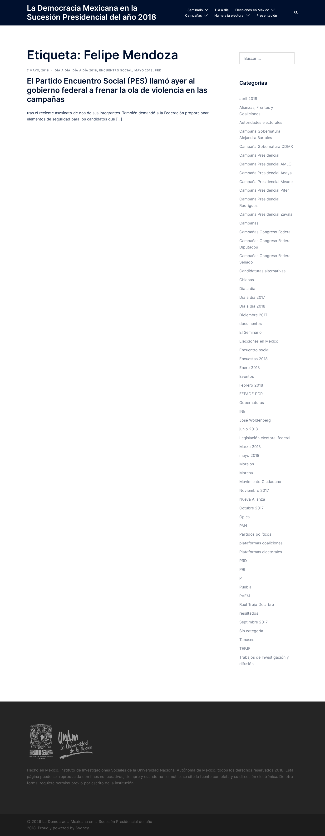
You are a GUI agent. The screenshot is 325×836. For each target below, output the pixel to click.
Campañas (193, 15)
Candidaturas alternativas (262, 271)
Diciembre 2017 (253, 315)
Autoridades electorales (260, 122)
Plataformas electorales (260, 551)
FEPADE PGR (251, 393)
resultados (248, 613)
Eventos (246, 376)
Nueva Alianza (252, 499)
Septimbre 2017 (253, 622)
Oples (244, 516)
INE (242, 411)
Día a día (222, 10)
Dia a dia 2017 (252, 297)
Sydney (82, 828)
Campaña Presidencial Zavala (265, 214)
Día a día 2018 (85, 70)
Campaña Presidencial (259, 155)
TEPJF (244, 648)
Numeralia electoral (229, 15)
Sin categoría (251, 630)
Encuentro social (115, 70)
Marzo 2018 (250, 446)
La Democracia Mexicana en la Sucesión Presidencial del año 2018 (91, 12)
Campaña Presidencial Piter (264, 190)
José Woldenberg (255, 420)
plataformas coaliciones (260, 543)
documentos (250, 323)
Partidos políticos (255, 534)
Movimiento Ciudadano (260, 481)
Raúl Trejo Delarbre (256, 604)
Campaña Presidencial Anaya (265, 172)
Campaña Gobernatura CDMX (266, 146)
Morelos (246, 464)
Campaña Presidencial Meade (266, 181)
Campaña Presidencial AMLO (265, 164)
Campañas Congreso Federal (265, 231)
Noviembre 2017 (254, 490)
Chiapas (246, 279)
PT (241, 578)
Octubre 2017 (251, 508)
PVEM (244, 595)
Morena (246, 472)
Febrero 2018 (251, 385)
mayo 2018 (143, 70)
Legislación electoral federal (264, 437)
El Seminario (250, 332)
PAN (243, 525)
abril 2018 (248, 98)
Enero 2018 (249, 367)
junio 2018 (248, 429)
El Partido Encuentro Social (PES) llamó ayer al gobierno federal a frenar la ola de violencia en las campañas (117, 90)
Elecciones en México (252, 10)
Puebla (245, 587)
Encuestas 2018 (253, 358)
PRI (242, 569)
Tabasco (247, 639)
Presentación (266, 15)
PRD (158, 70)
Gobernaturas (251, 402)
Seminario (195, 10)
